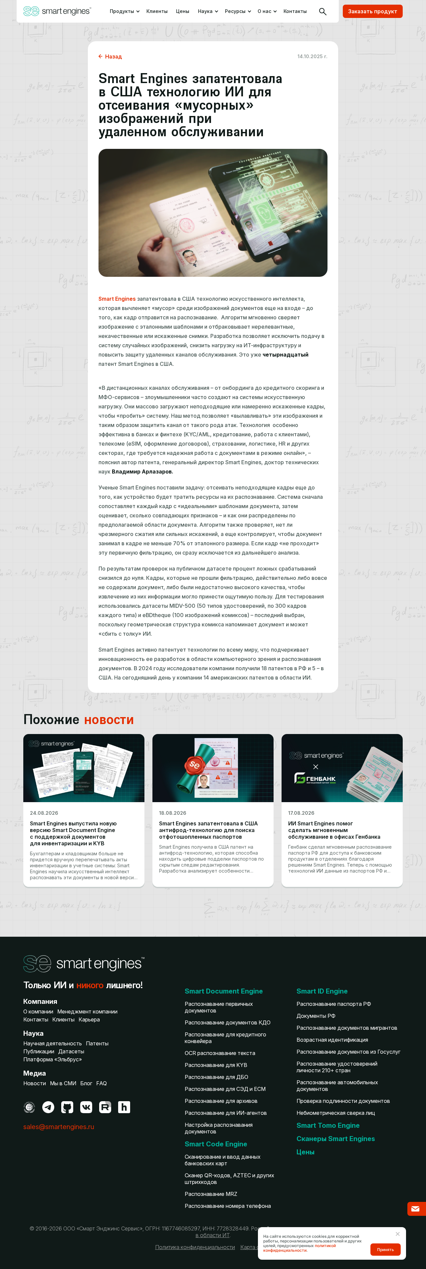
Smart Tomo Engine (328, 1125)
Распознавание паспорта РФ (334, 1004)
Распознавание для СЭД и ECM (225, 1089)
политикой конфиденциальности (299, 1248)
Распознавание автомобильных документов (337, 1085)
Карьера (89, 1019)
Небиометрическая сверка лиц (336, 1113)
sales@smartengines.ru (58, 1127)
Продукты (121, 11)
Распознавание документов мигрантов (347, 1027)
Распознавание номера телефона (228, 1206)
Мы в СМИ (63, 1083)
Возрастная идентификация (332, 1039)
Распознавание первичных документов (219, 1007)
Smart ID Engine (322, 991)
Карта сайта (255, 1247)
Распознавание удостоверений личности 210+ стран (337, 1067)
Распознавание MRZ (211, 1194)
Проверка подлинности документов (343, 1101)
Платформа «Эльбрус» (52, 1059)
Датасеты (71, 1051)
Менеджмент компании (87, 1011)
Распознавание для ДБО (216, 1077)
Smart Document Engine (224, 991)
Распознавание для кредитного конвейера (225, 1037)
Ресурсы (235, 11)
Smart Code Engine (216, 1144)
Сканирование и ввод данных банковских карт (223, 1160)
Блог (86, 1083)
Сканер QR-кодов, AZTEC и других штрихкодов (229, 1178)
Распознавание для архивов (221, 1101)
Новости (34, 1083)
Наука (205, 11)
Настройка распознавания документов (219, 1128)
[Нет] (397, 1233)
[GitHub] (67, 1107)
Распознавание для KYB (216, 1065)
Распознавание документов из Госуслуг (348, 1051)
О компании (38, 1011)
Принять (385, 1249)
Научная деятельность (52, 1043)
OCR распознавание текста (220, 1053)
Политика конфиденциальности (195, 1247)
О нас (264, 11)
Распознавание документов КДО (228, 1022)
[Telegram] (48, 1107)
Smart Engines (117, 298)
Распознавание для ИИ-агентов (226, 1113)
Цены (182, 11)
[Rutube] (105, 1107)
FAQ (101, 1083)
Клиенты (157, 11)
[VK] (86, 1107)
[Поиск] (322, 11)
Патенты (97, 1043)
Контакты (295, 11)
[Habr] (124, 1107)
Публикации (38, 1051)
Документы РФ (316, 1015)
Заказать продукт (372, 11)
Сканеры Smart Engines (336, 1139)
